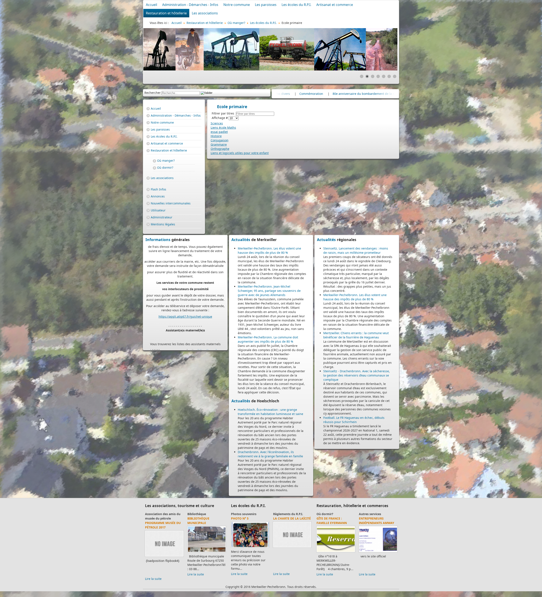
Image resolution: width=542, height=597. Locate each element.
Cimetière (343, 94)
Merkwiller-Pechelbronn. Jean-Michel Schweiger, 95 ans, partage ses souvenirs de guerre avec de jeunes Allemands (269, 290)
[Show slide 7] (394, 76)
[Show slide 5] (383, 76)
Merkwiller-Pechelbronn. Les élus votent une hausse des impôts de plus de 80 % (269, 250)
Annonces (158, 196)
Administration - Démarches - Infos (190, 4)
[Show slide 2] (367, 76)
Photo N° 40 (240, 518)
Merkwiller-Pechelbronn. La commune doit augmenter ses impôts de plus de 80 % (268, 339)
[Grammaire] (292, 547)
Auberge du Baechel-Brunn (334, 520)
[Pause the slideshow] (384, 49)
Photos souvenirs (243, 514)
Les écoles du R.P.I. (296, 4)
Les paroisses (266, 4)
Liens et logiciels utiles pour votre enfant (240, 153)
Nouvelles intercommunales (171, 203)
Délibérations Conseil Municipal (304, 94)
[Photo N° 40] (250, 547)
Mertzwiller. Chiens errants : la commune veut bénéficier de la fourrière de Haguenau (356, 335)
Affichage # (220, 118)
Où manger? (166, 161)
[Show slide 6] (389, 76)
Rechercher (152, 93)
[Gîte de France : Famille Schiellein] (378, 552)
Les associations (205, 13)
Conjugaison (219, 140)
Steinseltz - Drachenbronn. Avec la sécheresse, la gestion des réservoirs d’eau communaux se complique (356, 375)
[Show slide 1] (361, 76)
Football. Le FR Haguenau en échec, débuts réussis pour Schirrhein (353, 420)
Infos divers (367, 94)
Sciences (217, 123)
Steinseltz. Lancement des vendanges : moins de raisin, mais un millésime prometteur (355, 250)
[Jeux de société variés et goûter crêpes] (164, 552)
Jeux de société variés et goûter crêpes (163, 520)
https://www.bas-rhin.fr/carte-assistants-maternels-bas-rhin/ (188, 294)
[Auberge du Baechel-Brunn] (336, 552)
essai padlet (219, 132)
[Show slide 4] (378, 76)
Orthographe (220, 149)
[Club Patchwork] (206, 552)
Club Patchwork (199, 514)
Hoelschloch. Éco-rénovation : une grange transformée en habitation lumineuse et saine (270, 412)
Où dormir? (165, 167)
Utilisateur (158, 210)
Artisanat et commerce (334, 4)
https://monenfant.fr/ (174, 308)
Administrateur (161, 217)
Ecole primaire (283, 514)
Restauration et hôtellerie (166, 13)
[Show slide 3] (372, 76)
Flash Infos (158, 189)
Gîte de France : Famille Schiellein (374, 520)
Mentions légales (163, 224)
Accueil (151, 4)
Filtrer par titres (224, 113)
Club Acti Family (157, 514)
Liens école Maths (223, 127)
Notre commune (236, 4)
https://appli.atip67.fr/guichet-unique (185, 258)
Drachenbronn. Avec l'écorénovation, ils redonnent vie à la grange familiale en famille (270, 454)
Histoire (216, 136)
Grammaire (219, 144)
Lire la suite (153, 574)
